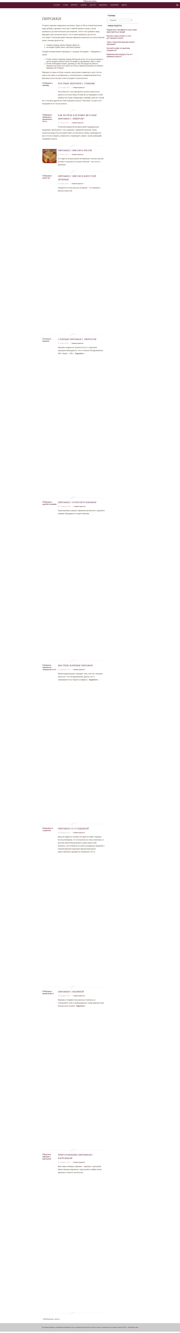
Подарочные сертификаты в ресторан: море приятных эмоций (122, 31)
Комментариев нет (79, 87)
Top (175, 1328)
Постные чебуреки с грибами (76, 83)
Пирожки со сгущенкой (73, 828)
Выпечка (103, 5)
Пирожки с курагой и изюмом (77, 502)
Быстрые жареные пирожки (75, 665)
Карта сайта (134, 1327)
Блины (84, 5)
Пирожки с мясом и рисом (75, 150)
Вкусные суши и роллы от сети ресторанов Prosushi (119, 37)
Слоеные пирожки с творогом (77, 339)
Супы (65, 5)
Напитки (114, 5)
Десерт (93, 5)
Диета (124, 5)
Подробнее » (80, 353)
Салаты (56, 5)
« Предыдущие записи (51, 1319)
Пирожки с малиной (71, 991)
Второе (74, 5)
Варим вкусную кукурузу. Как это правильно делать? (119, 55)
